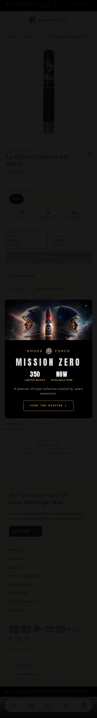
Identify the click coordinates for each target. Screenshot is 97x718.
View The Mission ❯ (48, 405)
